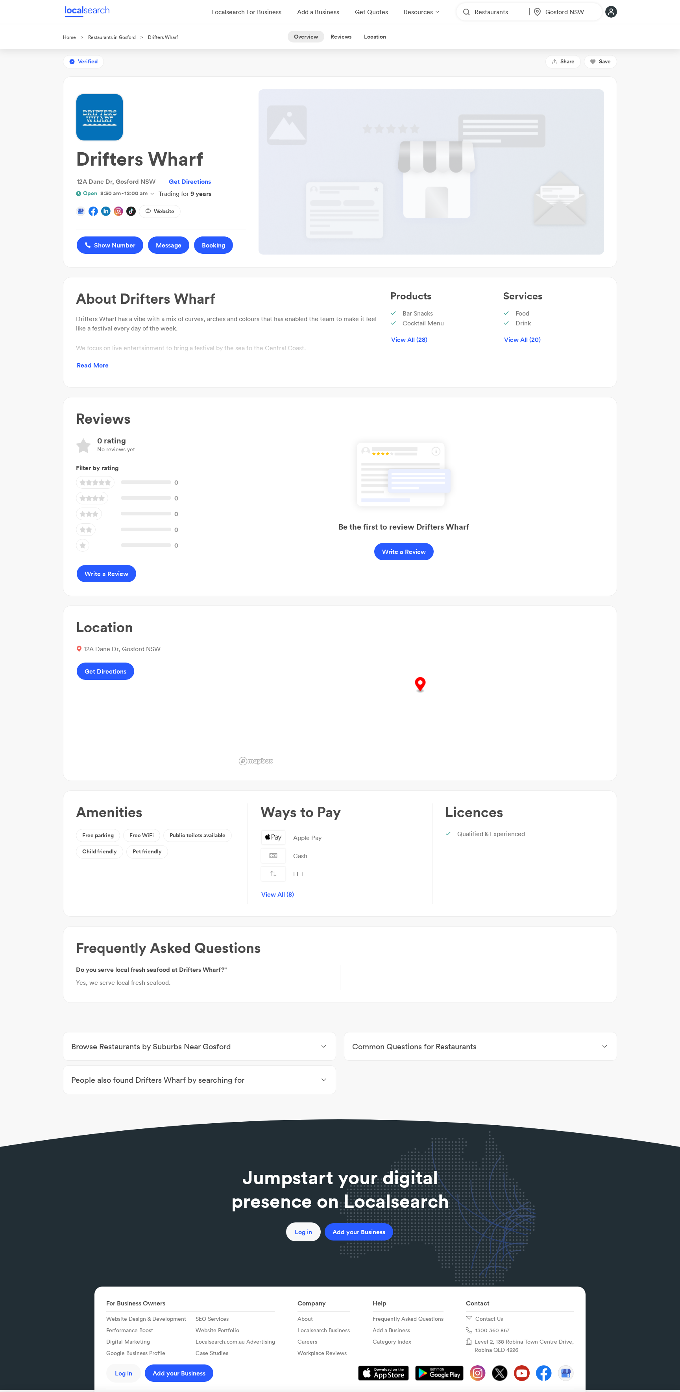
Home (69, 37)
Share (567, 61)
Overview (306, 36)
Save (605, 61)
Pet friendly (147, 851)
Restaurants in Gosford (112, 37)
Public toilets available (197, 835)
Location (375, 36)
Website (164, 211)
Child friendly (99, 851)
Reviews (341, 36)
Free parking (98, 835)
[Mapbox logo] (255, 761)
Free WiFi (141, 835)
